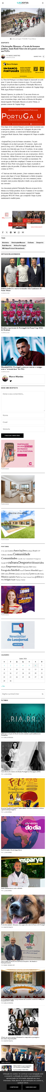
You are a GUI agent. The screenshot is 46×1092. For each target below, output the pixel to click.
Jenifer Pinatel (8, 927)
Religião (7, 580)
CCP (38, 551)
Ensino (19, 567)
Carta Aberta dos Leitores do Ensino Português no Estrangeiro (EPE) (21, 771)
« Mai (3, 686)
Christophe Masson (18, 242)
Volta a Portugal (20, 245)
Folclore (34, 567)
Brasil (35, 551)
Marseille (37, 574)
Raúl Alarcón (6, 245)
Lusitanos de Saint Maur (22, 574)
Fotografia (5, 570)
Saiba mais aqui (31, 1087)
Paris (18, 577)
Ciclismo (31, 242)
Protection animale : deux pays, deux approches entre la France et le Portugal (23, 925)
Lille (2, 574)
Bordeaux (29, 551)
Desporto (5, 43)
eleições (3, 567)
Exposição (25, 567)
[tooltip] (2, 232)
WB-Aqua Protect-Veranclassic (13, 248)
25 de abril (4, 551)
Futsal (21, 570)
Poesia (33, 577)
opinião (12, 577)
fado (30, 567)
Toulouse (18, 580)
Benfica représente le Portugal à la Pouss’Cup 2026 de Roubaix (22, 329)
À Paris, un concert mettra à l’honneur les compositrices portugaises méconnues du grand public (20, 1038)
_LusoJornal (8, 774)
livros (12, 574)
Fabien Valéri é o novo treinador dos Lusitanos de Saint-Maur (21, 290)
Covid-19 (4, 563)
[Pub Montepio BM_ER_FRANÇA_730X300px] (23, 69)
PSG (2, 580)
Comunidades (9, 558)
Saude (13, 580)
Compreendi (14, 1087)
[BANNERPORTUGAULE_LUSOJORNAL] (23, 116)
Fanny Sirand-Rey (9, 965)
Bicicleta (5, 242)
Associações (20, 551)
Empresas (11, 567)
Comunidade (21, 554)
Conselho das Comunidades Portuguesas (29, 559)
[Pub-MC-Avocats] (23, 219)
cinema (10, 555)
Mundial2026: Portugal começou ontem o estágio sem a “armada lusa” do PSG (21, 368)
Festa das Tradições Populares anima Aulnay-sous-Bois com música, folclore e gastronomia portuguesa (22, 809)
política (38, 577)
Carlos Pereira (8, 737)
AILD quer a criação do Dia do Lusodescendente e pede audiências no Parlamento (21, 734)
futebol (15, 570)
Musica (4, 577)
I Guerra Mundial (30, 570)
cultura (13, 562)
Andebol (10, 551)
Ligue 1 (40, 570)
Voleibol (23, 580)
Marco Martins (14, 55)
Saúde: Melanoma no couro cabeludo (11, 888)
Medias (42, 574)
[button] (42, 694)
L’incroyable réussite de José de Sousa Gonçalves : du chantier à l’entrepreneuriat (19, 962)
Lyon (31, 574)
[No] (43, 1081)
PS (43, 577)
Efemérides (37, 563)
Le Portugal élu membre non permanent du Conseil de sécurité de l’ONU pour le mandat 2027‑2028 (22, 1000)
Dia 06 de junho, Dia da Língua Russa (11, 850)
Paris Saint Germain (25, 577)
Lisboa (7, 574)
